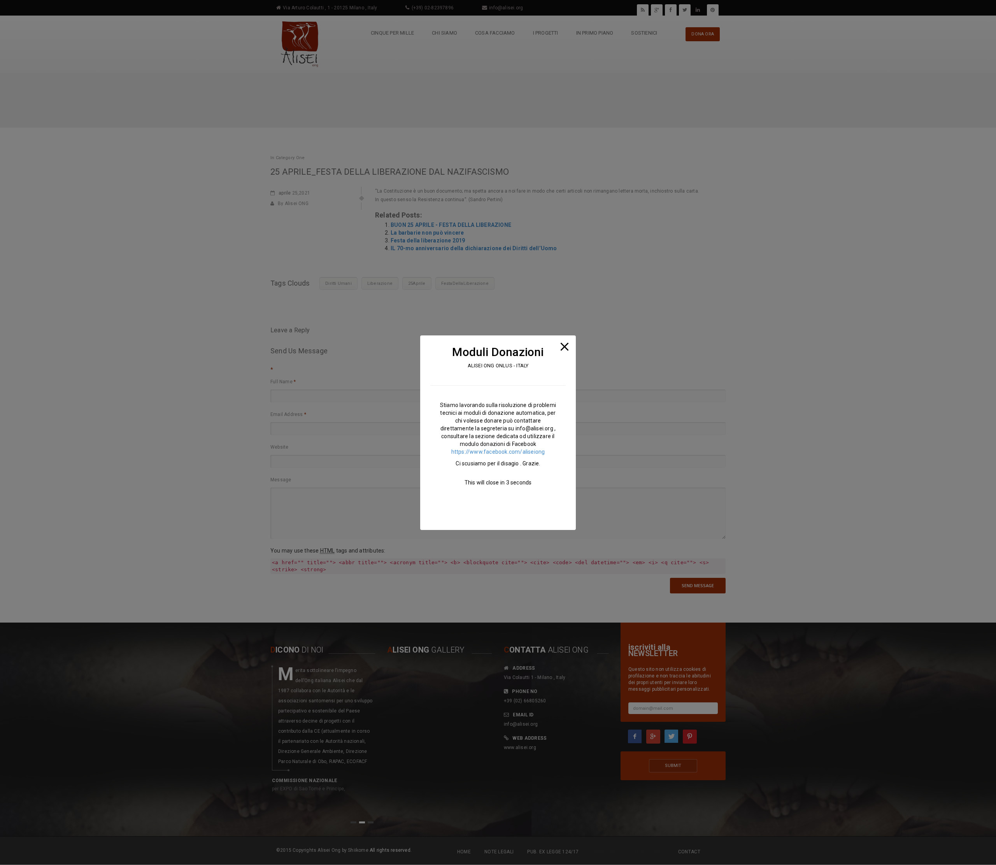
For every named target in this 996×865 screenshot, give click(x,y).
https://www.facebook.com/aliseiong (498, 451)
